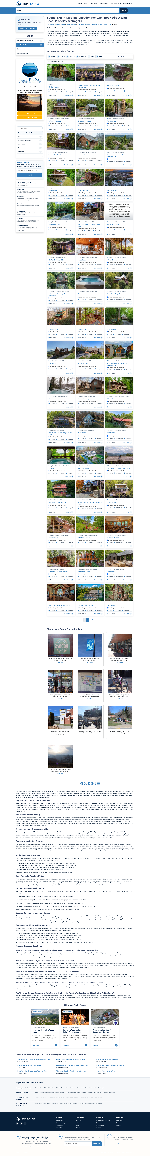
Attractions (94, 3)
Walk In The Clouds (55, 155)
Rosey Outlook (82, 260)
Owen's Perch (82, 433)
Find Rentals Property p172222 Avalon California (60, 1097)
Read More (60, 662)
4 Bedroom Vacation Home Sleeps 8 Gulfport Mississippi (89, 1087)
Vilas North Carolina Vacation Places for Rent (71, 1071)
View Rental (67, 95)
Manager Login (100, 1125)
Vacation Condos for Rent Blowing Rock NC (110, 1065)
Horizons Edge (83, 363)
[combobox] (67, 10)
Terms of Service (121, 1123)
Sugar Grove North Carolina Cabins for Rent (70, 1059)
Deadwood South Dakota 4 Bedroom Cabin (91, 1103)
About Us (78, 1120)
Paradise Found (112, 329)
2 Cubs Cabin (111, 399)
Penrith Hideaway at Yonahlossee (60, 605)
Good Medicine (112, 190)
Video (77, 1123)
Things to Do (59, 1125)
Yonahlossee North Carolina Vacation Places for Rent (34, 1059)
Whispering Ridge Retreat (57, 502)
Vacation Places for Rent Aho (105, 1071)
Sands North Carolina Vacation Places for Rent (32, 1071)
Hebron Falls (53, 190)
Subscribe (96, 1143)
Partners (98, 1127)
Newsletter (59, 1127)
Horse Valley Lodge (84, 121)
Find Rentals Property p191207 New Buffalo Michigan (101, 1092)
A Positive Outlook (113, 85)
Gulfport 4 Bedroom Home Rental (64, 1087)
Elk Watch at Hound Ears (57, 260)
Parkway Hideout (112, 502)
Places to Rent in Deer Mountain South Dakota (47, 1103)
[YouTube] (17, 1123)
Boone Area (108, 24)
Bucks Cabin (82, 329)
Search (29, 175)
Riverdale (52, 399)
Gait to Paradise (54, 538)
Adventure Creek (83, 190)
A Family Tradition (55, 121)
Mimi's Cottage (54, 87)
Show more (21, 155)
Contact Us (116, 1144)
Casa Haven (111, 605)
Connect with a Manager (28, 28)
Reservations (119, 1120)
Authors (78, 1127)
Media (77, 1125)
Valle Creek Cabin (84, 538)
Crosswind (52, 468)
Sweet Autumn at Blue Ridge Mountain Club (116, 156)
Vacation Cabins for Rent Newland (107, 1059)
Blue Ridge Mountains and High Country (90, 24)
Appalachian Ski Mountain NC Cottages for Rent (72, 1065)
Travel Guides (104, 3)
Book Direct (31, 113)
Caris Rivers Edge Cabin (115, 294)
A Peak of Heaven (113, 538)
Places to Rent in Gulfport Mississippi (44, 1087)
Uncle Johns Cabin (113, 224)
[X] (25, 1123)
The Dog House (112, 121)
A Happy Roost (83, 155)
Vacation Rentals (83, 3)
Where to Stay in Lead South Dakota (69, 1103)
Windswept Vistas (84, 572)
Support (118, 1125)
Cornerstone (111, 572)
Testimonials (99, 1123)
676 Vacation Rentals (30, 117)
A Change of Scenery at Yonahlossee (57, 294)
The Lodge (52, 363)
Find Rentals (50, 24)
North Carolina (71, 24)
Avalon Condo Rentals (40, 1097)
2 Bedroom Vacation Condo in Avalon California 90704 (88, 1097)
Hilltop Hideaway (83, 468)
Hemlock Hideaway (84, 294)
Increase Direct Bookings (103, 1120)
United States (60, 24)
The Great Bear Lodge (85, 605)
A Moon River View (113, 260)
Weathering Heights (84, 399)
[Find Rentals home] (28, 3)
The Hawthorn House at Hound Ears (119, 468)
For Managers (127, 3)
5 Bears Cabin (53, 329)
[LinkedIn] (21, 1123)
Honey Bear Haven (55, 224)
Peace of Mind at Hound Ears (58, 572)
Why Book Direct (116, 3)
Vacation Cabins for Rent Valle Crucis (29, 1065)
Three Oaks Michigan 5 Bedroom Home (76, 1092)
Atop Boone (111, 433)
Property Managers (61, 1123)
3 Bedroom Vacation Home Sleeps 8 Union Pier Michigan (49, 1092)
